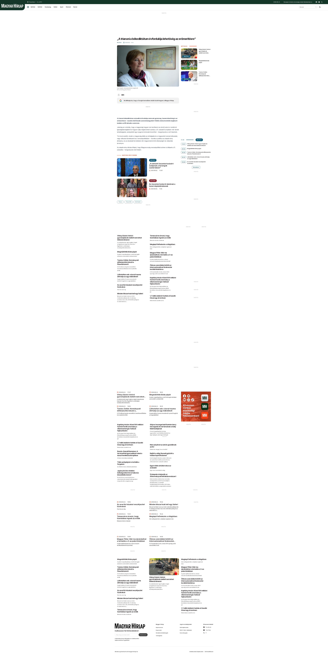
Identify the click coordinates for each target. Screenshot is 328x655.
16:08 (183, 162)
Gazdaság (48, 7)
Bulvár (75, 7)
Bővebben (196, 167)
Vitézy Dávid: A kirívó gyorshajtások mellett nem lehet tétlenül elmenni (204, 52)
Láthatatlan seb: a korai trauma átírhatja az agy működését (198, 157)
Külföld (40, 7)
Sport (61, 7)
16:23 (183, 157)
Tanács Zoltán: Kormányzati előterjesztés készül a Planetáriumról (204, 74)
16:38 (183, 152)
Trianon (120, 202)
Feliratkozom (143, 634)
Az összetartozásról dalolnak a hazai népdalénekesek (162, 185)
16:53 (183, 149)
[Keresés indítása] (316, 7)
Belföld (33, 7)
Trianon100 (128, 202)
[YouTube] (319, 2)
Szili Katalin (138, 202)
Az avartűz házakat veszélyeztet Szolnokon (196, 162)
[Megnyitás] (28, 7)
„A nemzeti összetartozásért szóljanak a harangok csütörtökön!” (161, 166)
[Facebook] (316, 2)
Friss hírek (32, 2)
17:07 (183, 144)
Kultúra (152, 180)
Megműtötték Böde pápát (204, 61)
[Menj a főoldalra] (12, 6)
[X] (322, 2)
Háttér (55, 7)
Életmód (68, 7)
